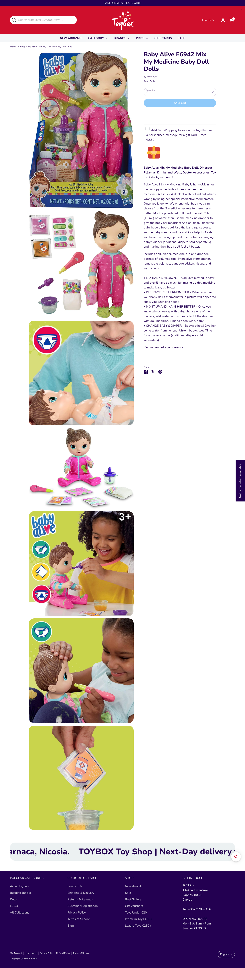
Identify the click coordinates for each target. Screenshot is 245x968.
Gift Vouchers (134, 906)
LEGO (14, 906)
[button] (236, 856)
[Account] (223, 20)
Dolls (152, 81)
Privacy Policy (77, 912)
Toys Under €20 (136, 912)
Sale (128, 893)
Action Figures (19, 886)
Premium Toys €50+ (138, 919)
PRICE (140, 38)
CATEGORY (96, 38)
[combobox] (43, 20)
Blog (71, 926)
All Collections (19, 912)
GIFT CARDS (163, 38)
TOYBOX (33, 958)
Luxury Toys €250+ (138, 926)
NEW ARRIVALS (71, 38)
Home (13, 46)
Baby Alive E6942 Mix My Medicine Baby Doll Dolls (46, 46)
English (206, 20)
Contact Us (75, 886)
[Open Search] (13, 19)
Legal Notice (31, 953)
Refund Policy (63, 953)
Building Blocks (20, 893)
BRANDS (120, 38)
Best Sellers (133, 899)
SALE (181, 38)
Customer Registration (83, 906)
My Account (16, 953)
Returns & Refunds (80, 899)
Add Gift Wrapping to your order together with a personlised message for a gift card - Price (180, 135)
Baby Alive (152, 76)
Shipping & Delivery (81, 893)
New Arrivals (133, 886)
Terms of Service (79, 919)
